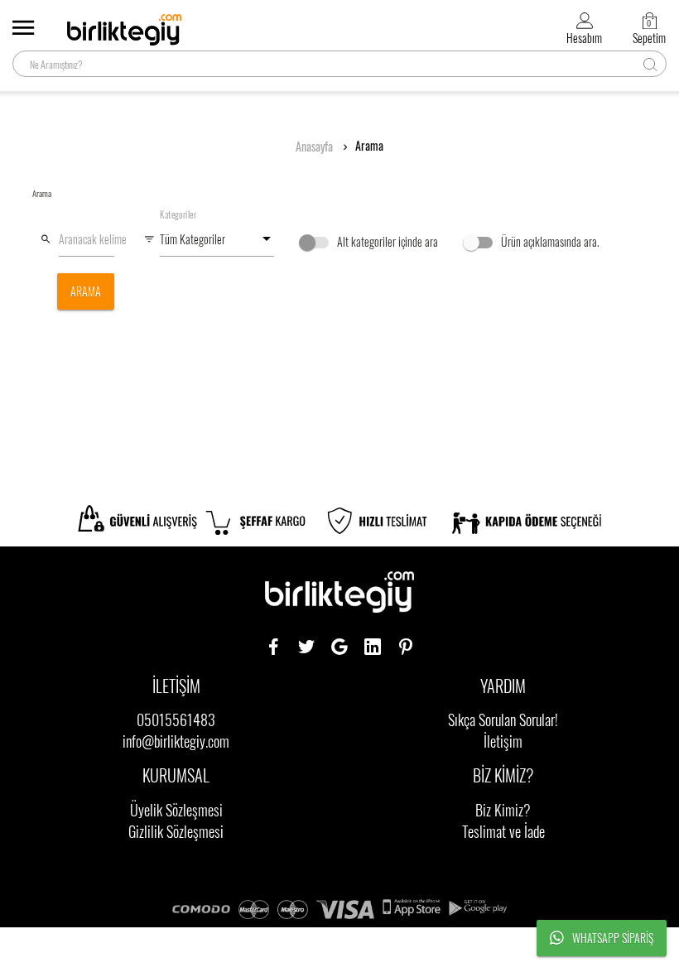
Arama (369, 145)
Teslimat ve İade (503, 831)
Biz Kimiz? (503, 810)
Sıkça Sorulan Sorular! (503, 719)
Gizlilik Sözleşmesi (176, 831)
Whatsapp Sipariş (612, 937)
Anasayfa (314, 146)
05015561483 (176, 719)
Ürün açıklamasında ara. (549, 241)
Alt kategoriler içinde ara (386, 241)
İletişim (503, 741)
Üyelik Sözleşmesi (176, 810)
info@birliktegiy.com (176, 741)
